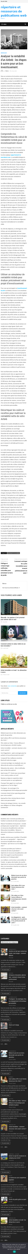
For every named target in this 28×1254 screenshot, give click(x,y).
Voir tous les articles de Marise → (11, 587)
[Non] (26, 1248)
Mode (10, 1023)
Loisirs (17, 1154)
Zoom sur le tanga (14, 1025)
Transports (12, 949)
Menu (4, 24)
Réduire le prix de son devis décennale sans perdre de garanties (19, 877)
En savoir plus (5, 969)
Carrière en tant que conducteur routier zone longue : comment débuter (18, 953)
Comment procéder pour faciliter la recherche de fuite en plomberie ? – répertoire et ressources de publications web (14, 851)
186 (6, 1044)
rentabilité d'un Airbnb (13, 553)
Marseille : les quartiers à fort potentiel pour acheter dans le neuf (12, 618)
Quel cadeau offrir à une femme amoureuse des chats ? (18, 887)
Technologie (13, 997)
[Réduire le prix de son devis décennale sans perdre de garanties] (5, 876)
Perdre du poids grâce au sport (17, 1199)
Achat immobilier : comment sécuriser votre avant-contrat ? (19, 909)
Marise (7, 71)
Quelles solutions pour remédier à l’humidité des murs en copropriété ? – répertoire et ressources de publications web (14, 839)
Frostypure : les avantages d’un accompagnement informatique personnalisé (17, 1001)
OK (14, 1251)
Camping (11, 1154)
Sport (11, 1175)
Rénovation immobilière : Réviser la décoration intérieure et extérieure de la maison (12, 832)
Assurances (12, 1051)
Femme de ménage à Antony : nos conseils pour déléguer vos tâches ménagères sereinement (13, 805)
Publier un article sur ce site (9, 704)
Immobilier (4, 53)
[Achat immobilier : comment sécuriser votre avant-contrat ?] (5, 907)
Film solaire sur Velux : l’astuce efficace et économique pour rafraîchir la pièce (19, 898)
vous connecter (12, 686)
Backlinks (3, 819)
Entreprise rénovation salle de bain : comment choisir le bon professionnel (17, 977)
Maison (11, 973)
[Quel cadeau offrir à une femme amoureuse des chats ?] (5, 886)
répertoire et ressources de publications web (14, 11)
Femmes (11, 1077)
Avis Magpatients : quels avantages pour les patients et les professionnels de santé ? (19, 919)
